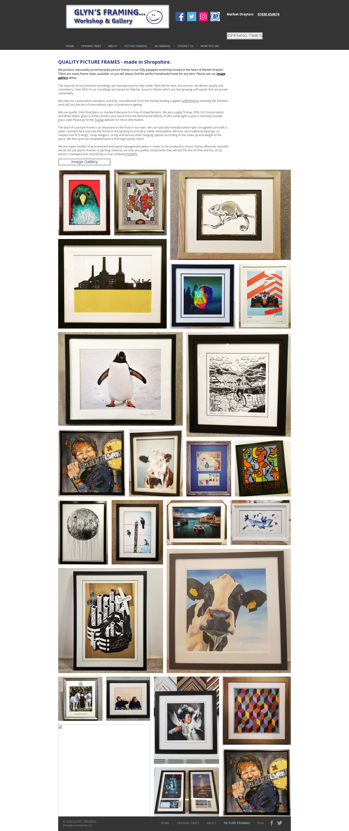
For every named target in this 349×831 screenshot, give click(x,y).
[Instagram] (203, 16)
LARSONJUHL (190, 101)
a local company (115, 154)
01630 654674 (268, 14)
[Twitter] (191, 16)
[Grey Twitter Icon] (279, 823)
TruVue (99, 120)
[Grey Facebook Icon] (271, 823)
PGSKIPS (131, 154)
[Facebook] (180, 16)
